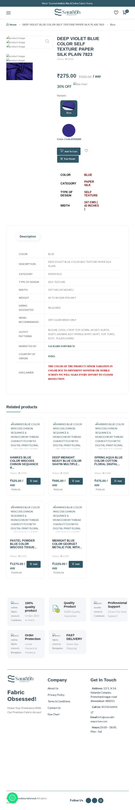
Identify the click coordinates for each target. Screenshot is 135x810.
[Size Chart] (80, 86)
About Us (53, 688)
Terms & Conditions (59, 701)
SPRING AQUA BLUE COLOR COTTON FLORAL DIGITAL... (108, 461)
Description (28, 236)
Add (35, 481)
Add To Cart (71, 151)
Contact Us (54, 707)
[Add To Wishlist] (86, 151)
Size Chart (54, 714)
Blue (68, 112)
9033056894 (109, 706)
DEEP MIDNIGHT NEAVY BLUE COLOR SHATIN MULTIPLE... (67, 461)
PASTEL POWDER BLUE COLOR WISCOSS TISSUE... (23, 544)
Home (13, 24)
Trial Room (69, 159)
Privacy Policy (56, 694)
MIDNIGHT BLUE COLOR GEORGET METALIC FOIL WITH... (67, 544)
